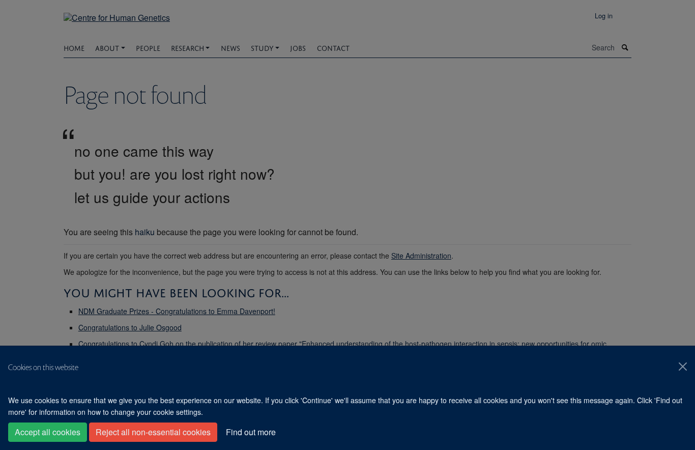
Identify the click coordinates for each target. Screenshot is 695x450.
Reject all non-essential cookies (153, 432)
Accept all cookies (47, 432)
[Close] (683, 366)
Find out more (251, 432)
